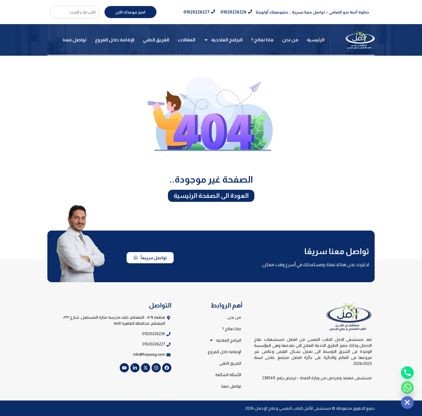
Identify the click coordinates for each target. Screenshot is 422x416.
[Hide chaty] (407, 402)
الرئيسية (315, 39)
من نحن (290, 39)
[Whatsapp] (407, 387)
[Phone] (407, 372)
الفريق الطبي (156, 39)
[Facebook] (166, 367)
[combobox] (74, 12)
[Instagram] (156, 367)
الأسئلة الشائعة (228, 374)
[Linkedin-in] (135, 367)
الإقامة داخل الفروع (114, 39)
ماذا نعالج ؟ (262, 39)
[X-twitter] (145, 367)
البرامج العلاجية (227, 39)
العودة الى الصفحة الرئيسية (211, 195)
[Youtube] (124, 367)
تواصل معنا (74, 39)
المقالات (186, 39)
